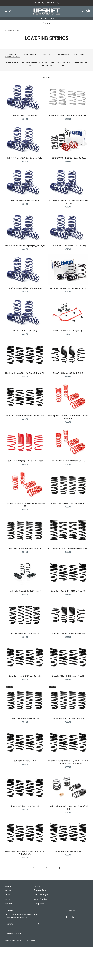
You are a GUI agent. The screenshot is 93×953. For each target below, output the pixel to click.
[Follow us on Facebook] (67, 917)
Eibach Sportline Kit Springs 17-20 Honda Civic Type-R (24, 461)
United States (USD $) (12, 933)
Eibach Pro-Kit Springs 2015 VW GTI (24, 761)
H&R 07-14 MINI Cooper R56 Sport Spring (25, 200)
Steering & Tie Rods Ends (29, 64)
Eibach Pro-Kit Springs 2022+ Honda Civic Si (68, 373)
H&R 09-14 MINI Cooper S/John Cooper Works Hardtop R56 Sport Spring (68, 201)
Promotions (8, 903)
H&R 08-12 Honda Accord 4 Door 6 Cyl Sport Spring (25, 288)
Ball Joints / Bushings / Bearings (12, 55)
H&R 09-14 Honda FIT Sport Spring (25, 115)
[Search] (10, 11)
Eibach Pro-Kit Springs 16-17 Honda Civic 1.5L (24, 676)
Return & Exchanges (41, 894)
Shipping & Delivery (40, 890)
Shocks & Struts (12, 63)
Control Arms (63, 54)
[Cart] (87, 11)
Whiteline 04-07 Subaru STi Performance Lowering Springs (68, 115)
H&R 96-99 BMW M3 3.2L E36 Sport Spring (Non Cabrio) (68, 158)
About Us (8, 890)
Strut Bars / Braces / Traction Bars (46, 64)
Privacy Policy (39, 903)
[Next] (59, 868)
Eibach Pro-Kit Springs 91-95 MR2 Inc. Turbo (25, 806)
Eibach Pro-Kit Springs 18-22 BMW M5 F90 (24, 718)
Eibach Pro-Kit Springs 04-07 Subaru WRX (68, 851)
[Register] (38, 924)
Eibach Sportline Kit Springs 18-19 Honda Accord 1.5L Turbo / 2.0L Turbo (68, 417)
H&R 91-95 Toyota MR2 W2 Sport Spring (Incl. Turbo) (24, 158)
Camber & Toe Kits (29, 54)
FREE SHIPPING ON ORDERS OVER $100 (46, 3)
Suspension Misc (80, 63)
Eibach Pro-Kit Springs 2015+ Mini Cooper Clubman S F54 (24, 373)
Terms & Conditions (40, 899)
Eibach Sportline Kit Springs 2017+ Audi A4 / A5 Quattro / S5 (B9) (25, 504)
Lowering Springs (80, 54)
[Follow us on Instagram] (73, 917)
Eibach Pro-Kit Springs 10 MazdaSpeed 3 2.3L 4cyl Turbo (25, 415)
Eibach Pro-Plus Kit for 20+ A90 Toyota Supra (68, 330)
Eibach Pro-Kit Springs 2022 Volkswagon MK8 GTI (68, 503)
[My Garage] (82, 11)
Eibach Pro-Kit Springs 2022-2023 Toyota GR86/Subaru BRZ (68, 548)
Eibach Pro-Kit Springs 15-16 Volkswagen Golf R (25, 548)
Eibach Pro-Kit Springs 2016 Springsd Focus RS (68, 676)
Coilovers (46, 54)
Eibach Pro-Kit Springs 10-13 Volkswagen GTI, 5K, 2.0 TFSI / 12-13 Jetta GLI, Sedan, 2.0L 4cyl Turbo (68, 762)
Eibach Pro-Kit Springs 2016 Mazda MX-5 (25, 633)
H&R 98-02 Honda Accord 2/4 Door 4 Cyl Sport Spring (68, 245)
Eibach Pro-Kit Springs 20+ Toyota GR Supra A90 (24, 591)
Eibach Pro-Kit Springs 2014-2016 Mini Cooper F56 (68, 591)
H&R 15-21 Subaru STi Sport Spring (25, 330)
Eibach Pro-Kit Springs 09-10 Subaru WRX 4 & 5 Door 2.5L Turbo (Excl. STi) (24, 852)
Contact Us (8, 894)
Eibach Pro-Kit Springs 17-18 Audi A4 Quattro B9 (68, 718)
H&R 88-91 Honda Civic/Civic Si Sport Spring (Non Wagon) (25, 245)
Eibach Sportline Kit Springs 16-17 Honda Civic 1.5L (68, 461)
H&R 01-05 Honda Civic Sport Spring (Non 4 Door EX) (68, 288)
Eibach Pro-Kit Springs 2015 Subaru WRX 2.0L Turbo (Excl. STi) (68, 807)
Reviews (7, 899)
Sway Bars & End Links (63, 64)
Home (6, 30)
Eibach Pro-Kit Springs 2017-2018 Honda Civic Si (68, 633)
